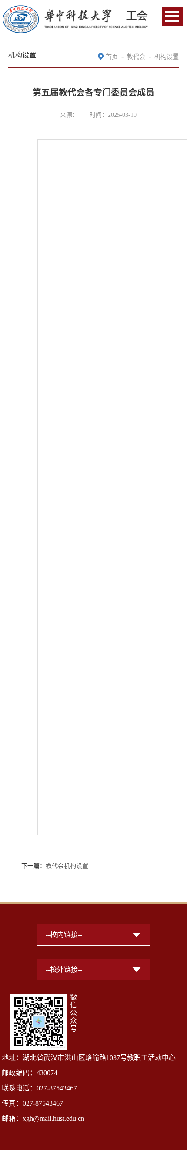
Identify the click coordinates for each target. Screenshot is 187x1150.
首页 (112, 56)
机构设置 (166, 56)
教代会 (136, 56)
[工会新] (75, 9)
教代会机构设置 (67, 866)
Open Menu (172, 16)
